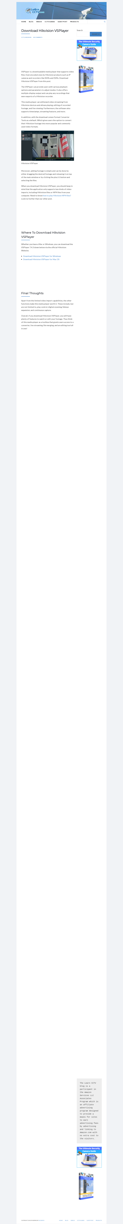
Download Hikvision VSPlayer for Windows (42, 256)
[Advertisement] (47, 55)
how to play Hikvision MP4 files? (57, 195)
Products (74, 21)
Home (23, 21)
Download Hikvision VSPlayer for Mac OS (41, 259)
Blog (31, 21)
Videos (39, 21)
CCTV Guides (50, 21)
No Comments (37, 37)
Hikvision (28, 37)
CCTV (23, 37)
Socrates (41, 1220)
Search (80, 30)
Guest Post (62, 21)
